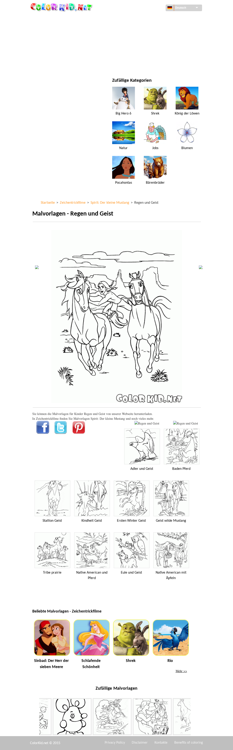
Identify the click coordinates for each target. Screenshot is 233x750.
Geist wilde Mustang (171, 521)
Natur (135, 64)
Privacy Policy (115, 743)
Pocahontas (123, 183)
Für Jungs (138, 46)
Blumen (187, 148)
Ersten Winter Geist (131, 521)
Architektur (52, 27)
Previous (35, 717)
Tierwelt (137, 27)
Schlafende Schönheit (91, 664)
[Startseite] (62, 7)
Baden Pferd (181, 469)
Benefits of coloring (188, 743)
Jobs (155, 148)
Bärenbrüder (155, 183)
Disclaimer (140, 743)
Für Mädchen (141, 36)
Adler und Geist (141, 469)
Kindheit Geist (91, 521)
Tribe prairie (52, 573)
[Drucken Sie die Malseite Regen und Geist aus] (146, 423)
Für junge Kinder (55, 55)
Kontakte (160, 743)
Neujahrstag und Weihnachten (154, 55)
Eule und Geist (131, 573)
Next (194, 717)
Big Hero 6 (123, 113)
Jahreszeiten (52, 46)
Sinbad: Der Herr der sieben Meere (51, 664)
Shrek (155, 113)
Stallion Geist (52, 521)
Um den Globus (142, 18)
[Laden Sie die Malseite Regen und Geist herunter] (185, 423)
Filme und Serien (55, 64)
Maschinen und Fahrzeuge (62, 18)
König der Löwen (187, 113)
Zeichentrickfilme (56, 36)
